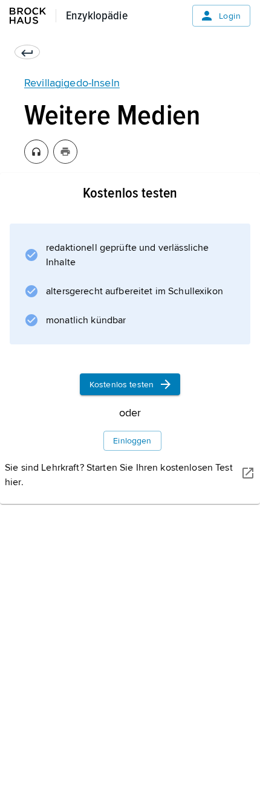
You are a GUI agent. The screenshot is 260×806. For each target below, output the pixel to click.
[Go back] (27, 52)
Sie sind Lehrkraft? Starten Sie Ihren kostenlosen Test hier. (119, 475)
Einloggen (132, 441)
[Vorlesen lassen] (36, 152)
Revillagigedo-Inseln (72, 82)
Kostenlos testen (121, 384)
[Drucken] (65, 152)
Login (230, 16)
